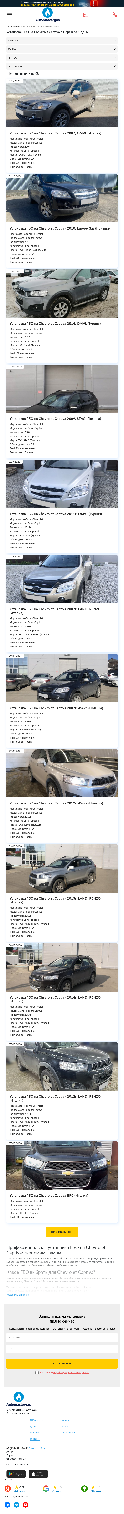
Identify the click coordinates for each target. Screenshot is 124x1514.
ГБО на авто (36, 1420)
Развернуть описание (17, 1294)
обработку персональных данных (71, 1372)
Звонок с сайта (37, 1448)
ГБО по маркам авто (15, 26)
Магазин (34, 1432)
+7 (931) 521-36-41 (17, 1448)
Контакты (35, 1438)
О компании (68, 1432)
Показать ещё (62, 1231)
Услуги (65, 1420)
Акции (65, 1426)
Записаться (62, 1363)
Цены (33, 1426)
